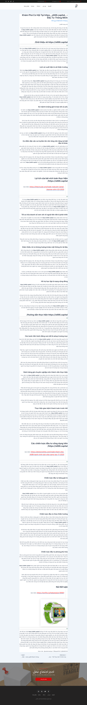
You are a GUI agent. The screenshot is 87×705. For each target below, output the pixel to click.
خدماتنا (38, 6)
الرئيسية (49, 6)
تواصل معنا (26, 6)
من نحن (44, 6)
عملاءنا (32, 6)
